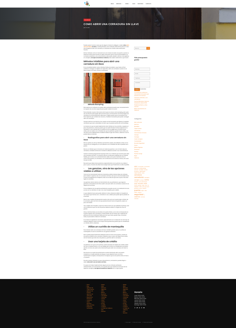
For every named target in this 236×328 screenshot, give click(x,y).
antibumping (142, 168)
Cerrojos (136, 135)
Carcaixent (104, 295)
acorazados (147, 166)
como (146, 180)
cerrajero (137, 180)
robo (145, 190)
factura (136, 185)
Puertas (136, 151)
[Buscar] (148, 48)
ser (144, 194)
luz (148, 185)
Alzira (102, 291)
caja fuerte (142, 171)
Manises (103, 311)
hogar (143, 185)
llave (146, 185)
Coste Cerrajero (138, 139)
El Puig (103, 303)
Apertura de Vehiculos (90, 294)
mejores (136, 186)
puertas (137, 190)
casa (143, 173)
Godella (103, 305)
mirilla (140, 186)
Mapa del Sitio (90, 305)
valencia (137, 197)
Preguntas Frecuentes (90, 307)
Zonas (127, 3)
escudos (140, 183)
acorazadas (141, 166)
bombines (136, 171)
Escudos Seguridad (139, 143)
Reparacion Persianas (90, 298)
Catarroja (103, 297)
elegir (135, 183)
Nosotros (140, 3)
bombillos (141, 169)
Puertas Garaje (138, 153)
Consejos (136, 137)
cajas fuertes (137, 173)
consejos (136, 181)
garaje (139, 185)
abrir (135, 166)
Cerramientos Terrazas (140, 132)
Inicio (112, 3)
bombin (146, 169)
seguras (139, 192)
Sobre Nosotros (89, 302)
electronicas (144, 181)
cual (140, 181)
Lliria (102, 310)
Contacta (148, 3)
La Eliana (103, 306)
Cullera (103, 302)
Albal (102, 286)
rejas (142, 190)
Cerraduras (87, 20)
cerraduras (139, 177)
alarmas (136, 168)
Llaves (135, 145)
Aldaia (103, 284)
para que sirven (145, 186)
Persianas (136, 149)
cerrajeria (146, 177)
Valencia (136, 158)
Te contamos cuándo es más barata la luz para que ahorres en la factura (141, 94)
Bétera (103, 292)
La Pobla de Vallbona (106, 308)
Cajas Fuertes (137, 128)
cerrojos (142, 180)
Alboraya (103, 288)
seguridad (138, 194)
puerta (144, 188)
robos (135, 192)
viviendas (136, 198)
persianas (136, 188)
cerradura (138, 175)
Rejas (135, 156)
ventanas (143, 197)
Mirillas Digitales (138, 147)
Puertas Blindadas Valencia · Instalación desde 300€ (141, 102)
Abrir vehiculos (138, 122)
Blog (134, 3)
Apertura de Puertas (90, 291)
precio (140, 188)
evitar (145, 183)
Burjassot (103, 294)
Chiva (102, 300)
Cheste (103, 298)
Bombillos (136, 126)
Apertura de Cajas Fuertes (90, 288)
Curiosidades (137, 141)
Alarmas (136, 124)
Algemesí (103, 289)
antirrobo (136, 169)
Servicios (118, 3)
